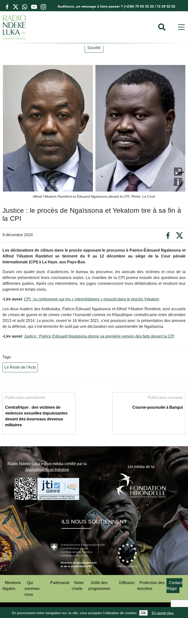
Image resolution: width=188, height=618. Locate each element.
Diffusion (127, 583)
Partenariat (59, 583)
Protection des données (150, 586)
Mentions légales (11, 586)
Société (94, 48)
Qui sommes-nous (32, 589)
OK (143, 613)
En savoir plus (163, 613)
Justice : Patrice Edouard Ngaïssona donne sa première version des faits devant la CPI (99, 336)
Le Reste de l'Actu (20, 367)
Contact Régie (174, 586)
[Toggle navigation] (181, 27)
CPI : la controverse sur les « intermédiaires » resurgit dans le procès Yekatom (91, 299)
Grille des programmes (99, 586)
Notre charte (78, 586)
